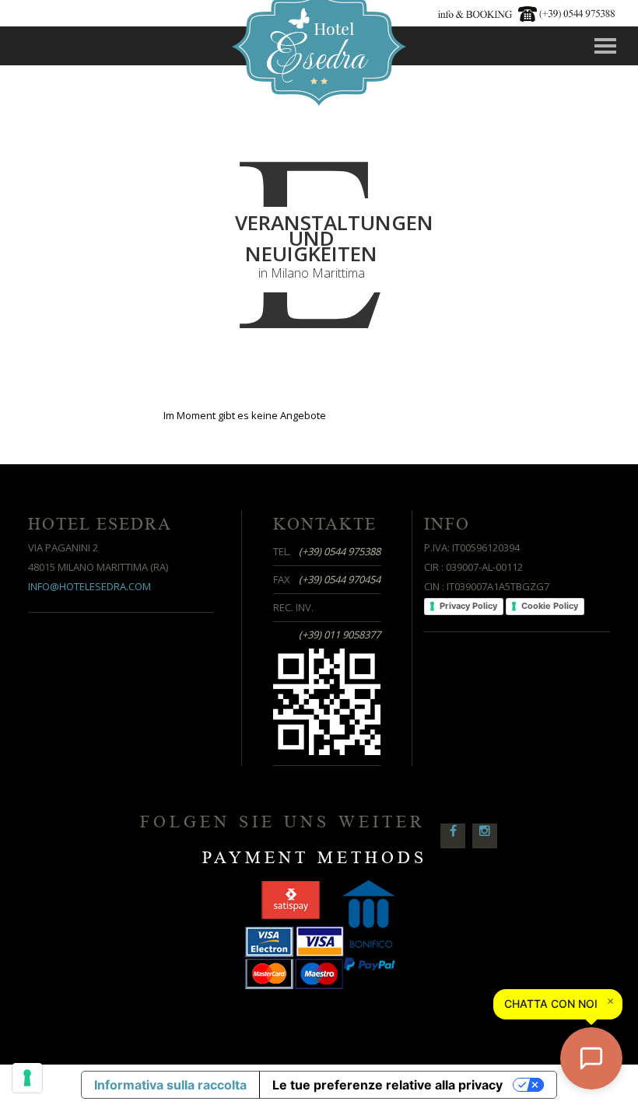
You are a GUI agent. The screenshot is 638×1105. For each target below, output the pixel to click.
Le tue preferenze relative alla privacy (387, 1085)
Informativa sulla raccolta (170, 1085)
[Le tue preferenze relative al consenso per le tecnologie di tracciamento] (27, 1078)
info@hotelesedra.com (89, 586)
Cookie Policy (549, 605)
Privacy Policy (468, 605)
